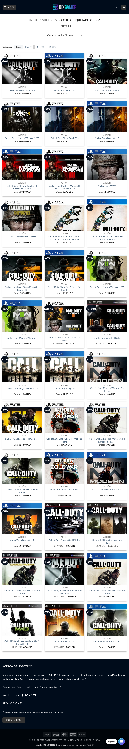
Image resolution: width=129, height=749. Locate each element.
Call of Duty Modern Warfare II (22, 337)
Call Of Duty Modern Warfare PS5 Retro (107, 389)
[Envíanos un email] (34, 695)
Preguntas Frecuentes (49, 740)
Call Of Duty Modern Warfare (106, 489)
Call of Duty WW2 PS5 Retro (22, 236)
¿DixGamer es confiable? (48, 686)
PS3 (28, 46)
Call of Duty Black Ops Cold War (64, 489)
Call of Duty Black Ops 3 (64, 641)
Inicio (33, 20)
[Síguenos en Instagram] (26, 695)
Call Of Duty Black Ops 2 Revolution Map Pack (64, 592)
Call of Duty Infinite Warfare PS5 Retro (22, 491)
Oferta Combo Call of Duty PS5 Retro (64, 339)
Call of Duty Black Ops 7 (107, 138)
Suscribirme (13, 719)
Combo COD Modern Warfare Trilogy (107, 541)
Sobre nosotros (25, 686)
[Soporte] (121, 741)
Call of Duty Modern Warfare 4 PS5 (22, 138)
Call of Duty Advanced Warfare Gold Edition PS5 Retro (107, 440)
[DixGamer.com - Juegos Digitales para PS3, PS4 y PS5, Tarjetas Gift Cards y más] (64, 7)
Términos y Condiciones (77, 740)
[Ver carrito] (123, 7)
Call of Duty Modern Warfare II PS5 (107, 287)
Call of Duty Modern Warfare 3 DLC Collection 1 (21, 642)
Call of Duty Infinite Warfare (107, 641)
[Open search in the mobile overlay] (117, 7)
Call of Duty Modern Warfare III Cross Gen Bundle (21, 187)
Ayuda (96, 740)
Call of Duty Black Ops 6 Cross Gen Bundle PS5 (22, 288)
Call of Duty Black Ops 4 (22, 540)
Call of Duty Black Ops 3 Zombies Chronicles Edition (107, 238)
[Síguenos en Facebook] (23, 695)
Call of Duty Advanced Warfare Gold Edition (22, 592)
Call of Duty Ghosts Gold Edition (64, 540)
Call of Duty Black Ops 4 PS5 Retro (22, 439)
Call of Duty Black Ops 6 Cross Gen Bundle (64, 288)
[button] (10, 7)
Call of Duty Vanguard (64, 388)
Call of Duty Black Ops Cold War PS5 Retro (64, 440)
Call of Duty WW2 (107, 186)
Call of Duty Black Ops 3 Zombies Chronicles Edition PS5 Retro (64, 238)
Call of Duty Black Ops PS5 (107, 90)
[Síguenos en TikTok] (30, 695)
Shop (46, 20)
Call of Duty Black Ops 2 (64, 90)
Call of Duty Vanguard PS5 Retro (22, 388)
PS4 (40, 46)
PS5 (52, 46)
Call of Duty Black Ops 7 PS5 (64, 138)
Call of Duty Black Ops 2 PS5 (22, 90)
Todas (18, 46)
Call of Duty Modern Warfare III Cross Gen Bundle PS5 (64, 187)
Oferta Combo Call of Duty (107, 337)
